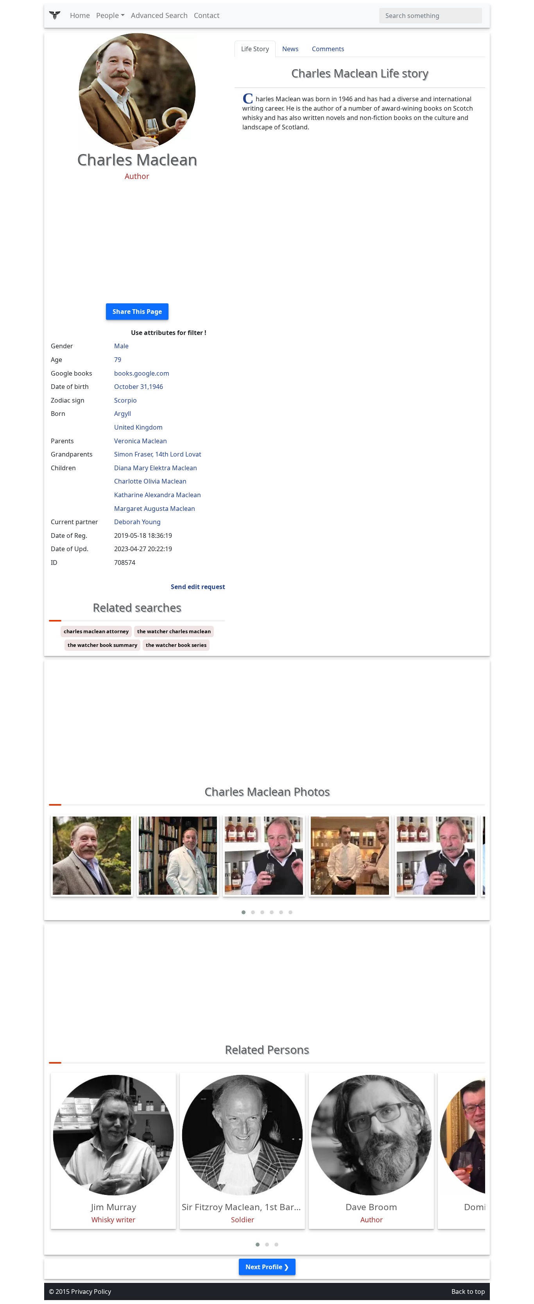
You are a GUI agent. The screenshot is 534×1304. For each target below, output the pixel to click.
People (107, 15)
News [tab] (290, 49)
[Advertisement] (137, 242)
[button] (243, 912)
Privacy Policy (91, 1291)
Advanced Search (159, 15)
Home (80, 15)
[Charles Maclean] (137, 90)
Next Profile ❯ (267, 1267)
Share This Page (137, 311)
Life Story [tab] (255, 49)
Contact (207, 15)
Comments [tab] (328, 49)
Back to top (468, 1291)
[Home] (55, 15)
